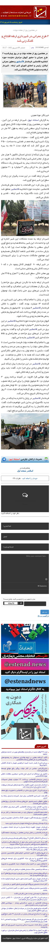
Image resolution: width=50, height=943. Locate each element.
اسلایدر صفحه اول (25, 470)
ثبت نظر (44, 612)
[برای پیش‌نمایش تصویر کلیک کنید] (25, 90)
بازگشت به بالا (43, 615)
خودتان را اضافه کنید (29, 478)
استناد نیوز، (33, 120)
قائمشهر (20, 61)
